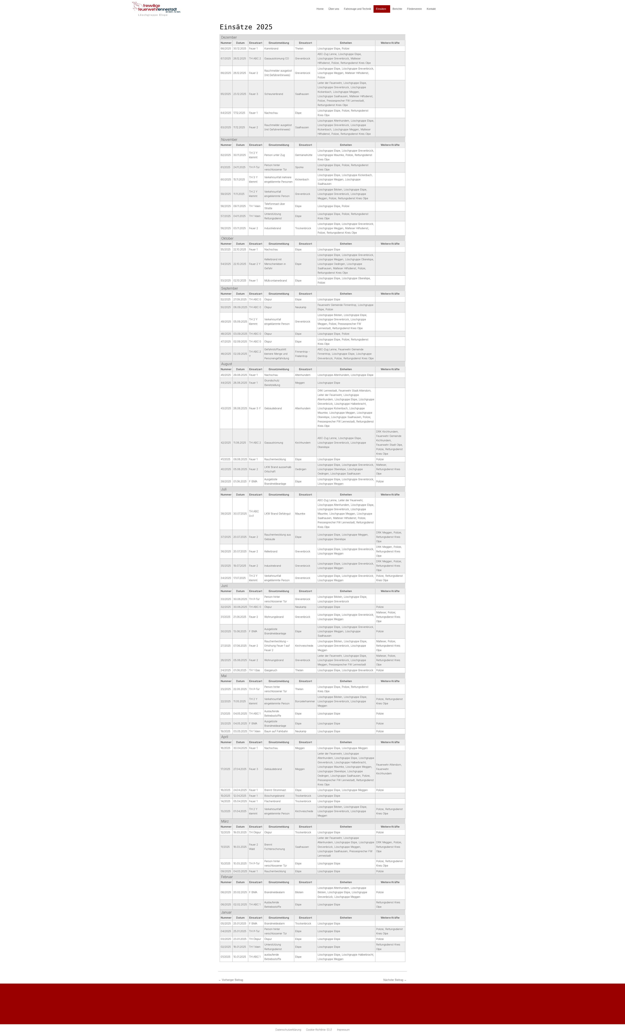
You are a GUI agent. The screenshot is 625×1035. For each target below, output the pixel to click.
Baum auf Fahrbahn (276, 731)
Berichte (397, 8)
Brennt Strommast (275, 790)
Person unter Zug (274, 155)
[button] (382, 9)
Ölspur (268, 299)
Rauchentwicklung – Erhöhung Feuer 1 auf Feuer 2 (277, 646)
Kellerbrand (270, 551)
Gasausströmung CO (276, 58)
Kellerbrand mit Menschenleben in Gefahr (275, 264)
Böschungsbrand (274, 795)
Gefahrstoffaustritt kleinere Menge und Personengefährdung (276, 354)
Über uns (333, 8)
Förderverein (414, 8)
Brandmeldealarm (274, 892)
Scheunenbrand (273, 94)
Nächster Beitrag (395, 979)
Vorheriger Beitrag (230, 979)
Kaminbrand (271, 48)
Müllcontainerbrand (275, 280)
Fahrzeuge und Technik (357, 8)
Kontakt (431, 8)
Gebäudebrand (273, 408)
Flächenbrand (272, 801)
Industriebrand (272, 228)
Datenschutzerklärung (288, 1029)
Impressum (343, 1029)
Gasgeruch (270, 670)
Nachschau (271, 112)
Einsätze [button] (381, 8)
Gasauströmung (273, 442)
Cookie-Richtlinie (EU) (319, 1029)
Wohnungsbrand (274, 616)
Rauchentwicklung (275, 459)
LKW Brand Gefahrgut (277, 513)
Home (320, 8)
